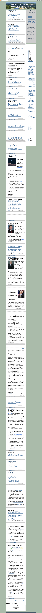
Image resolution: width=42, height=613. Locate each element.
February (29, 139)
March (29, 138)
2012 (28, 59)
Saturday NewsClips (11, 37)
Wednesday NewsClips (11, 101)
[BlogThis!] (19, 19)
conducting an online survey (19, 490)
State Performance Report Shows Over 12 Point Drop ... (31, 109)
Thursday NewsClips (11, 89)
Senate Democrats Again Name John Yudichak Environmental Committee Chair (15, 223)
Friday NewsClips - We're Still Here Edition (15, 199)
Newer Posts (7, 600)
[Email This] (18, 19)
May (29, 136)
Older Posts (23, 600)
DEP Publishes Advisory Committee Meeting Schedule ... (31, 102)
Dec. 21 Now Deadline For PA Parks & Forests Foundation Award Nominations (15, 215)
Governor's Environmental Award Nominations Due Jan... (31, 111)
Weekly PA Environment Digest (31, 21)
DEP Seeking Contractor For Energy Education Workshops (31, 105)
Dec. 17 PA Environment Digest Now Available (15, 545)
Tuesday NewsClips (11, 111)
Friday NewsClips (10, 79)
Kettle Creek (21, 529)
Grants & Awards (30, 17)
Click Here (9, 19)
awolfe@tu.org (11, 540)
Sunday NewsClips (11, 24)
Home (16, 600)
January (29, 140)
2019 (28, 52)
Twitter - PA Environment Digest (31, 19)
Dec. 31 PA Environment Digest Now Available (15, 47)
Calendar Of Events (30, 18)
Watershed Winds (19, 504)
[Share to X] (20, 19)
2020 (28, 51)
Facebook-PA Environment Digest (32, 20)
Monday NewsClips (11, 11)
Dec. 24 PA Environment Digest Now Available (15, 156)
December (29, 60)
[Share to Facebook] (21, 19)
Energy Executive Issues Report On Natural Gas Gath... (31, 115)
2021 (28, 50)
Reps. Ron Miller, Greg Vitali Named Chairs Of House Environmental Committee (15, 259)
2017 (28, 54)
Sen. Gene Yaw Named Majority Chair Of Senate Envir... (31, 85)
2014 (28, 57)
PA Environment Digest (13, 48)
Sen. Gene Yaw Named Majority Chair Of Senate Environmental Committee (15, 288)
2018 (28, 53)
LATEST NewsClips (30, 16)
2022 (28, 49)
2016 (28, 55)
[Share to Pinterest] (22, 19)
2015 (28, 56)
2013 (28, 58)
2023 (28, 48)
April (29, 137)
